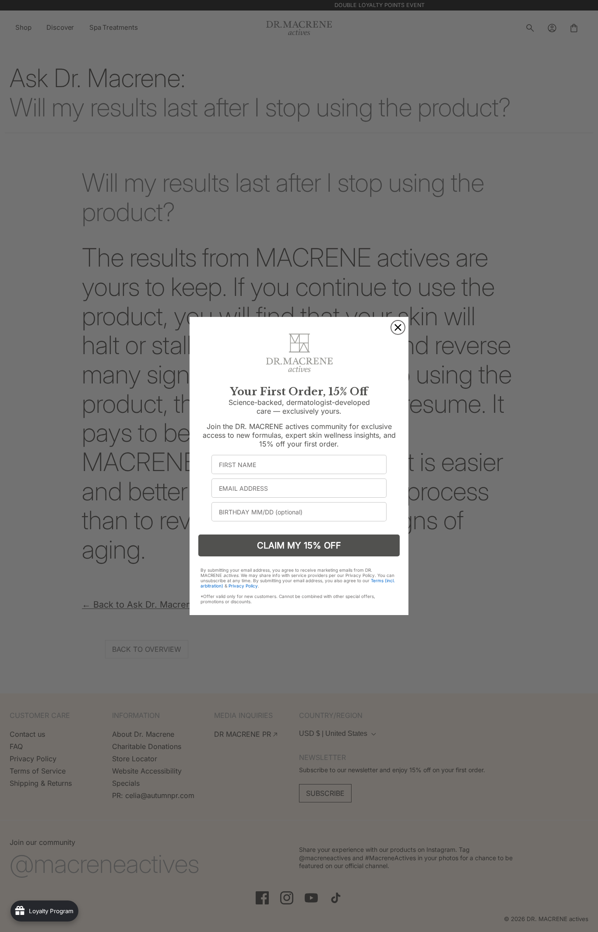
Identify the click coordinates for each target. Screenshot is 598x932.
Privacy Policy (243, 585)
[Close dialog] (398, 327)
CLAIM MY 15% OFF (299, 545)
